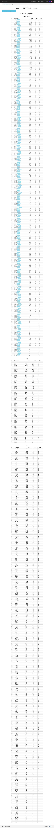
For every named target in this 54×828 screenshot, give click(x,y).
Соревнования (33, 1)
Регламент (13, 10)
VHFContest (4, 1)
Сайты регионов (40, 1)
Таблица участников (6, 10)
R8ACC (50, 826)
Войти (47, 1)
